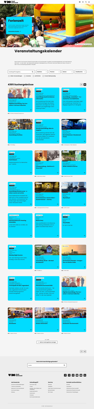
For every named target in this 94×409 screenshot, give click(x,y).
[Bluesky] (77, 375)
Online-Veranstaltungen (16, 76)
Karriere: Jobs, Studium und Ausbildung (35, 389)
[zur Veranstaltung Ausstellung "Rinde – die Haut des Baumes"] (47, 257)
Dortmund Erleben (15, 390)
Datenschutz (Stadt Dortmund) (73, 390)
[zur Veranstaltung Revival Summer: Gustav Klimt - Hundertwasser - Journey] (47, 194)
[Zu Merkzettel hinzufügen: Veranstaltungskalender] (81, 351)
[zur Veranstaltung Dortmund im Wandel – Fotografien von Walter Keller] (74, 257)
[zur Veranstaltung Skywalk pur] (74, 194)
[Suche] (64, 365)
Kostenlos (28, 76)
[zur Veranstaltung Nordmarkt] (20, 320)
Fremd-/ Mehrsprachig (50, 76)
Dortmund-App (33, 384)
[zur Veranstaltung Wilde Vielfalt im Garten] (74, 162)
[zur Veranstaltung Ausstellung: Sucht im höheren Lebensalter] (47, 100)
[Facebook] (65, 375)
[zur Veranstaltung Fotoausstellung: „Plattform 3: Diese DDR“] (47, 162)
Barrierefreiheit (51, 390)
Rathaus (13, 392)
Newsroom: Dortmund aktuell (17, 388)
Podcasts (32, 395)
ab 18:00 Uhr (38, 76)
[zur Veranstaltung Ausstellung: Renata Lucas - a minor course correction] (20, 194)
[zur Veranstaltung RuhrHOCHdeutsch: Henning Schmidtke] (20, 225)
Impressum (68, 386)
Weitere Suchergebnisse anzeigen (48, 342)
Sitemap (50, 384)
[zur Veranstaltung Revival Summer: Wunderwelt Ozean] (74, 131)
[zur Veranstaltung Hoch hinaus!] (20, 162)
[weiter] (92, 25)
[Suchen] (32, 71)
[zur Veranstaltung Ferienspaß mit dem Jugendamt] (20, 288)
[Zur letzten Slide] (2, 25)
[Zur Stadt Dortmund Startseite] (10, 2)
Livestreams (32, 393)
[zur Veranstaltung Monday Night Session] (20, 257)
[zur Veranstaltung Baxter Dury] (47, 225)
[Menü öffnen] (89, 2)
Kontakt (68, 384)
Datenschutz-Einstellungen (72, 392)
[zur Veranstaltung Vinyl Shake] (74, 225)
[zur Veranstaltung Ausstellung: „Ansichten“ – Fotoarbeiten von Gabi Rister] (74, 100)
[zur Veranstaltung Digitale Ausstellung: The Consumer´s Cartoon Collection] (20, 100)
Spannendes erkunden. (13, 31)
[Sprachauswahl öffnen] (80, 2)
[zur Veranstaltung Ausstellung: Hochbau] (20, 131)
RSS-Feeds (50, 392)
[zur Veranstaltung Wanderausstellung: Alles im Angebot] (47, 131)
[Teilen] (85, 351)
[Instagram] (69, 375)
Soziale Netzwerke (33, 391)
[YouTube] (81, 375)
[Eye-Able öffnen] (83, 2)
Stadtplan (50, 386)
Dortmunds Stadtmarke (35, 397)
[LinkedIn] (85, 375)
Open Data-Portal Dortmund (54, 388)
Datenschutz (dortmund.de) (72, 388)
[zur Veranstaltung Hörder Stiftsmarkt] (47, 320)
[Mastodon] (73, 375)
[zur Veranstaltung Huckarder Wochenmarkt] (74, 320)
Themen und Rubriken (16, 386)
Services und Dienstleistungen (17, 384)
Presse (31, 386)
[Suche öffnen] (86, 2)
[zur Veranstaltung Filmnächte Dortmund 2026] (47, 288)
